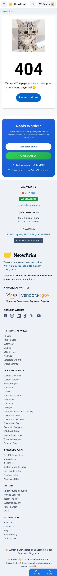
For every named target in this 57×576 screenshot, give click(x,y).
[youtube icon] (39, 316)
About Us (7, 522)
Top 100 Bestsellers (13, 455)
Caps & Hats (9, 352)
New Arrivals (9, 459)
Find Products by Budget (15, 490)
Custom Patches (11, 379)
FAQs (6, 510)
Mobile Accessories (12, 435)
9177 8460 (30, 193)
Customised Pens (11, 415)
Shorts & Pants (10, 363)
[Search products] (33, 4)
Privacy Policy (10, 534)
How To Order (10, 507)
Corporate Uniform (12, 359)
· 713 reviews (40, 170)
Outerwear (8, 344)
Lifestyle (7, 407)
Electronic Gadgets (12, 427)
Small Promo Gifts (12, 395)
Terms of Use (9, 538)
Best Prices (8, 463)
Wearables (8, 399)
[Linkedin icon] (19, 316)
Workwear (8, 356)
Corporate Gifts (23, 266)
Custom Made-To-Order (14, 467)
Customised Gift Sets (13, 419)
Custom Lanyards (12, 375)
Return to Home (28, 97)
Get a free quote (28, 146)
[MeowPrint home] (17, 4)
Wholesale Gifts (11, 479)
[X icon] (32, 316)
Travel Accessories (12, 439)
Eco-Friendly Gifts (12, 471)
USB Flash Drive (11, 431)
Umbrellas (8, 387)
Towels (6, 391)
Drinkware (8, 403)
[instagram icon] (12, 316)
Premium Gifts (10, 475)
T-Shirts (7, 336)
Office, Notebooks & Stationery (18, 411)
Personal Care (10, 443)
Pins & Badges (10, 383)
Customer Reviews (12, 503)
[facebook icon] (5, 316)
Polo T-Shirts (9, 340)
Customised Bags (12, 423)
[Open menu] (4, 4)
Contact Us (8, 526)
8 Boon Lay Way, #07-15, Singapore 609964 (28, 234)
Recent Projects (11, 499)
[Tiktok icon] (25, 316)
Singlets (7, 348)
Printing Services (11, 494)
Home (4, 11)
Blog (5, 530)
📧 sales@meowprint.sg (28, 205)
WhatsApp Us (28, 155)
